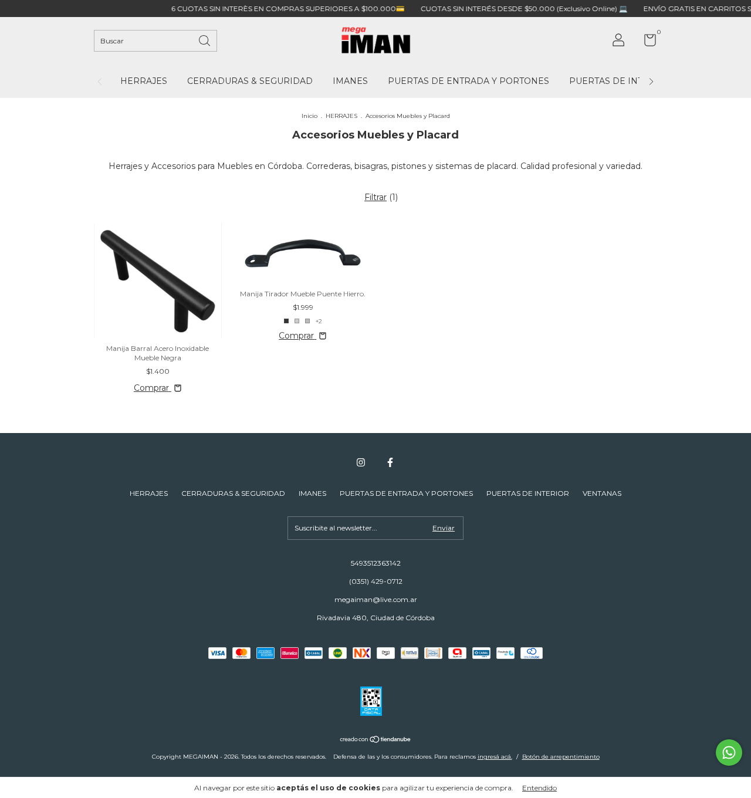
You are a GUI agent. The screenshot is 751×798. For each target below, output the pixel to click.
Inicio (309, 116)
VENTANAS (602, 493)
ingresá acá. (495, 756)
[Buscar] (205, 39)
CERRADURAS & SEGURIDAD (250, 81)
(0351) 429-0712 (375, 581)
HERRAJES (143, 81)
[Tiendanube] (375, 740)
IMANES (350, 81)
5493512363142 (376, 563)
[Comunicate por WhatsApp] (729, 752)
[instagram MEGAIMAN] (361, 462)
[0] (645, 42)
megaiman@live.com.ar (375, 599)
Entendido (539, 787)
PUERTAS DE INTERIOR (620, 81)
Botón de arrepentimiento (561, 756)
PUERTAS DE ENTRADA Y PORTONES (468, 81)
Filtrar (375, 197)
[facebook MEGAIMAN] (390, 462)
